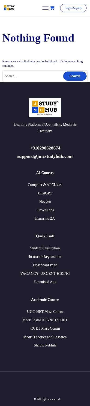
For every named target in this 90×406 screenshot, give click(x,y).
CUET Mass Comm (45, 328)
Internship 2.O (45, 218)
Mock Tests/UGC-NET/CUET (45, 320)
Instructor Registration (45, 257)
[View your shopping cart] (53, 8)
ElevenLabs (45, 210)
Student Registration (45, 248)
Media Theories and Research (45, 337)
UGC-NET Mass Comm (45, 311)
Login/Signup (73, 8)
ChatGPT (45, 193)
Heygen (45, 201)
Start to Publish (45, 345)
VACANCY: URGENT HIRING (45, 273)
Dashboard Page (45, 265)
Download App (45, 282)
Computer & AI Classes (45, 185)
